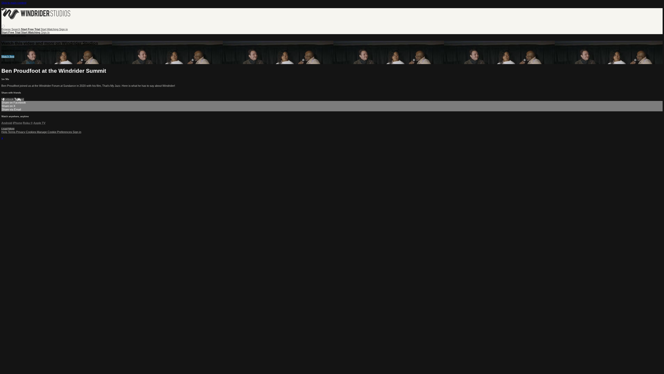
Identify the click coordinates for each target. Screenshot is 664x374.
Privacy (21, 132)
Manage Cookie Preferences (55, 132)
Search (16, 29)
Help (4, 132)
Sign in (63, 29)
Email (20, 99)
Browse (6, 29)
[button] (3, 26)
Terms (12, 132)
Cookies (31, 132)
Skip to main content (13, 2)
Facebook (7, 99)
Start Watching (50, 29)
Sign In (45, 32)
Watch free (7, 56)
